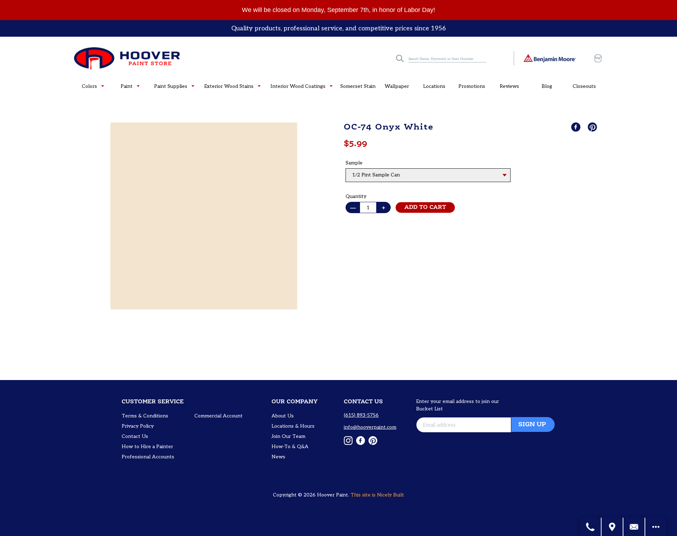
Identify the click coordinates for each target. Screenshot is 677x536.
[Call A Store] (591, 527)
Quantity (356, 196)
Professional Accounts (148, 457)
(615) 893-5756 (361, 415)
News (278, 457)
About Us (283, 416)
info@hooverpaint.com (370, 427)
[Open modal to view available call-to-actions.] (655, 527)
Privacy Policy (138, 426)
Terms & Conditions (145, 416)
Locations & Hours (293, 426)
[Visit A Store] (612, 527)
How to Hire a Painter (147, 447)
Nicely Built (390, 495)
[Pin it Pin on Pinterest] (593, 127)
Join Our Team (288, 436)
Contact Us (135, 436)
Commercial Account (218, 416)
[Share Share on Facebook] (576, 127)
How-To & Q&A (290, 447)
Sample (354, 163)
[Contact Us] (634, 527)
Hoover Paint (332, 495)
